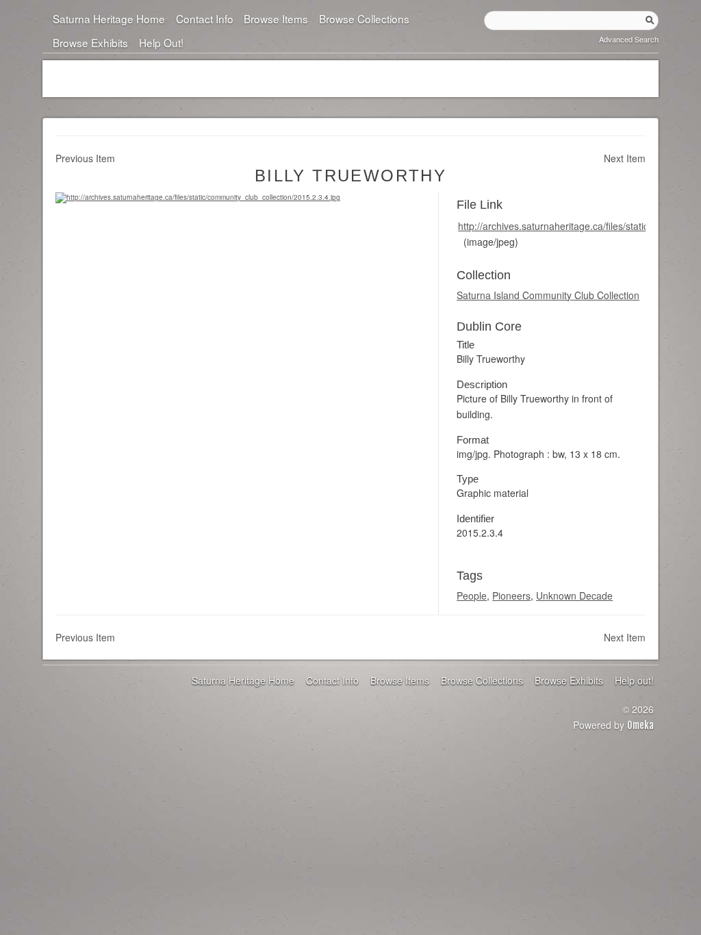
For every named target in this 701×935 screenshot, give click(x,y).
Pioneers (511, 595)
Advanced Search (629, 39)
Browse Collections (364, 18)
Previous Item (85, 158)
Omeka (640, 725)
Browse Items (276, 18)
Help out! (161, 42)
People (472, 595)
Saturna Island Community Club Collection (548, 295)
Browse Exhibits (90, 42)
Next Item (625, 158)
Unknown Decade (574, 595)
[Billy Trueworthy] (197, 197)
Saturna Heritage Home (109, 18)
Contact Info (204, 18)
